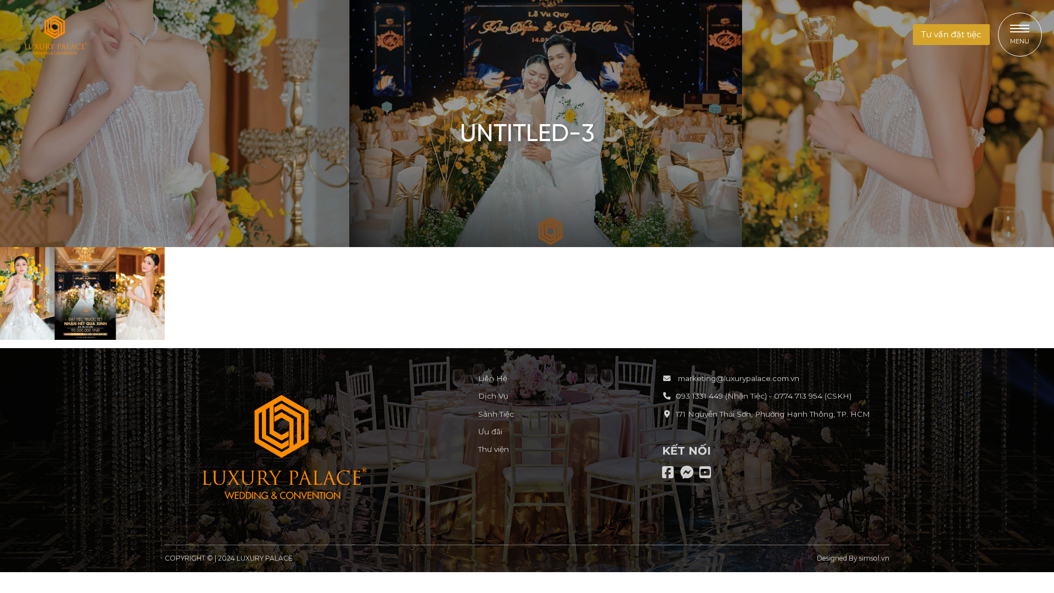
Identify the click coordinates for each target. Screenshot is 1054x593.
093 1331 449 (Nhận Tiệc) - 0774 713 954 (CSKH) (763, 395)
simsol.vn (874, 558)
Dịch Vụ (493, 395)
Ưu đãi (490, 431)
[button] (951, 35)
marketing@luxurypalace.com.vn (737, 378)
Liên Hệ (492, 378)
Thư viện (493, 449)
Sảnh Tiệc (496, 414)
